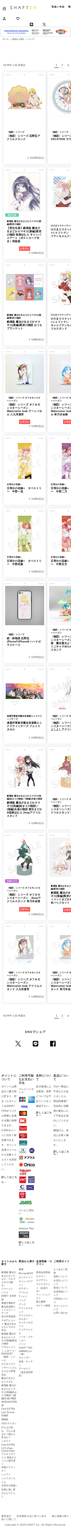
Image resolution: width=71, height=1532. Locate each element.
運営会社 (6, 1516)
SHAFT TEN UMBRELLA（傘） (25, 1350)
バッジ (22, 1344)
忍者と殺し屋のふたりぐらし (8, 1493)
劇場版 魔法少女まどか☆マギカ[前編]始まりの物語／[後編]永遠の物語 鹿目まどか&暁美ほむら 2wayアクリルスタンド (24, 806)
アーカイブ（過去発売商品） (26, 1372)
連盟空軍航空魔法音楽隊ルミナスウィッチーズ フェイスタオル (24, 723)
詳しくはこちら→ (27, 1243)
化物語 (4, 1415)
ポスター (23, 1288)
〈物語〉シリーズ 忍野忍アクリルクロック (23, 136)
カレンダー (25, 1357)
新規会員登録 (43, 1272)
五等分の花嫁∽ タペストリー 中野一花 (24, 488)
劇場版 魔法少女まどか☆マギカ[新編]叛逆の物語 (9, 1338)
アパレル (23, 1292)
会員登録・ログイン (44, 1263)
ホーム (6, 39)
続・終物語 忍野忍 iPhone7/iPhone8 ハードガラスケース (24, 639)
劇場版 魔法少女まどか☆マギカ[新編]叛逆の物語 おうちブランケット (24, 322)
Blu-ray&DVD (26, 1273)
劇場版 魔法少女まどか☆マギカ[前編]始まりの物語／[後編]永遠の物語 (9, 1392)
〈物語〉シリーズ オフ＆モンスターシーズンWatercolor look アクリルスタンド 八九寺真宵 (24, 981)
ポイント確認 (43, 1305)
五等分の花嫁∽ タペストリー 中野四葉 (24, 561)
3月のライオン (9, 1423)
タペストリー (26, 1277)
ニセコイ (6, 1440)
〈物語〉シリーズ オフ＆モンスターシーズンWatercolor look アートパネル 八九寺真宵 (24, 406)
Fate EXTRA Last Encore (8, 1410)
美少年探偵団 (8, 1316)
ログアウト (42, 1280)
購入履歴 (40, 1301)
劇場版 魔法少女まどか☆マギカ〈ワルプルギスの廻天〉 (8, 1279)
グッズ (22, 1304)
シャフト (6, 1474)
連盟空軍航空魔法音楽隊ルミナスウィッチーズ (8, 1308)
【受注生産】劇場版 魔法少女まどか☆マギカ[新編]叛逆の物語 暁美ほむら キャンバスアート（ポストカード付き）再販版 (24, 231)
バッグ (22, 1300)
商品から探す (18, 39)
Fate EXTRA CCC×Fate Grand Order (8, 1447)
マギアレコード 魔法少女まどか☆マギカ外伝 (8, 1325)
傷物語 (4, 1419)
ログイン (40, 1276)
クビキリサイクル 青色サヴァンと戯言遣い (8, 1459)
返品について (61, 1287)
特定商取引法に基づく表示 (31, 1516)
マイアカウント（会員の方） (43, 1287)
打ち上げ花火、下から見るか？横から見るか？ (8, 1432)
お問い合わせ (61, 1312)
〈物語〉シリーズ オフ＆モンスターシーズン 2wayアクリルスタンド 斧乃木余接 (24, 895)
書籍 (21, 1269)
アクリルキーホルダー (26, 1317)
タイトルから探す (9, 1263)
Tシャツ (23, 1296)
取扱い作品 (58, 6)
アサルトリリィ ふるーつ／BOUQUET (8, 1350)
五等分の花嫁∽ (9, 1485)
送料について (61, 1276)
